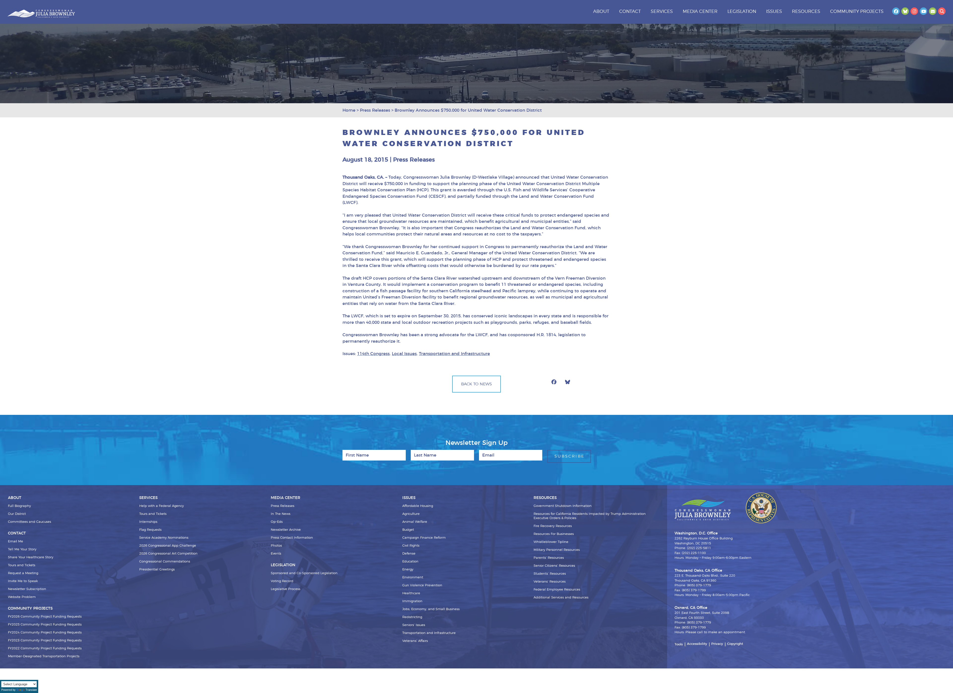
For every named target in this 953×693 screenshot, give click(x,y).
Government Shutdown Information (563, 506)
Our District (17, 514)
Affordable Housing (417, 506)
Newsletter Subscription (27, 589)
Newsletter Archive (286, 529)
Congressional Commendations (164, 561)
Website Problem (22, 597)
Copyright (735, 644)
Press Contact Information (292, 537)
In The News (280, 514)
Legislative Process (285, 589)
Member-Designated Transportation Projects (43, 656)
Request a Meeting (23, 573)
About (601, 11)
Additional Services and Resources (561, 597)
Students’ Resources (550, 573)
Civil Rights (410, 545)
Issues (774, 11)
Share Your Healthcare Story (30, 557)
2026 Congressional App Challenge (167, 545)
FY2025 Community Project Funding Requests (45, 624)
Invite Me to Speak (23, 581)
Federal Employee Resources (557, 589)
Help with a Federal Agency (161, 506)
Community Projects (857, 11)
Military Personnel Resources (557, 550)
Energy (407, 569)
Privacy (717, 644)
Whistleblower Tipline (551, 542)
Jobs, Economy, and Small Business (431, 609)
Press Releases (282, 506)
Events (276, 553)
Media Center (700, 11)
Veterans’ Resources (550, 581)
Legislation (741, 11)
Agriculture (411, 514)
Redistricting (412, 617)
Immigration (412, 601)
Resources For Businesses (554, 534)
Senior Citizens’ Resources (554, 565)
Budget (408, 529)
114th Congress (373, 354)
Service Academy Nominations (163, 537)
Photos (276, 545)
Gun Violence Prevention (422, 585)
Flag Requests (150, 529)
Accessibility (697, 644)
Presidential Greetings (157, 569)
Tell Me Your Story (22, 549)
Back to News (476, 384)
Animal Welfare (414, 522)
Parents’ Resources (549, 558)
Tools (679, 644)
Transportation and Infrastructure (454, 354)
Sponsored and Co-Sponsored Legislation (304, 573)
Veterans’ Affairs (415, 641)
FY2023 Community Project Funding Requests (45, 640)
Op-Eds (277, 522)
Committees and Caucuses (29, 522)
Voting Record (282, 581)
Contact (630, 11)
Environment (412, 577)
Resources (806, 11)
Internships (148, 522)
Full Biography (19, 506)
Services (662, 11)
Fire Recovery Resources (553, 526)
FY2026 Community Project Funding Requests (45, 616)
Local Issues (404, 354)
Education (410, 561)
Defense (408, 553)
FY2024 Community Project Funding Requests (45, 632)
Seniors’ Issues (413, 625)
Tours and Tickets (21, 565)
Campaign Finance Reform (424, 537)
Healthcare (411, 593)
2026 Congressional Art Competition (168, 553)
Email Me (15, 541)
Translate (31, 689)
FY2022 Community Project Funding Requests (45, 648)
